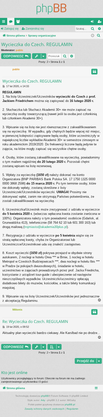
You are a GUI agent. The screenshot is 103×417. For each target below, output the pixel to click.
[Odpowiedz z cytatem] (94, 71)
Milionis (17, 309)
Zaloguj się (11, 28)
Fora (11, 22)
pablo (19, 50)
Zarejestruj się (35, 28)
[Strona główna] (51, 9)
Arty (43, 400)
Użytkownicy (19, 22)
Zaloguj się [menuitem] (93, 22)
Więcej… (4, 22)
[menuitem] (99, 35)
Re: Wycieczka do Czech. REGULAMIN (35, 321)
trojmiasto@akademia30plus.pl (45, 227)
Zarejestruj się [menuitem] (100, 22)
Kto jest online (14, 372)
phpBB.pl (70, 404)
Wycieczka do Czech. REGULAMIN (36, 44)
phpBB (45, 396)
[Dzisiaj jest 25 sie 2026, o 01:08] (92, 35)
